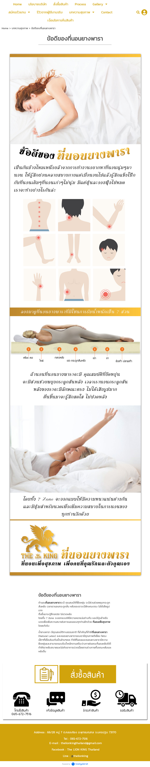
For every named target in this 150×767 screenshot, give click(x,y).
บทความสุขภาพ (20, 28)
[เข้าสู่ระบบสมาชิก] (144, 12)
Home (5, 28)
